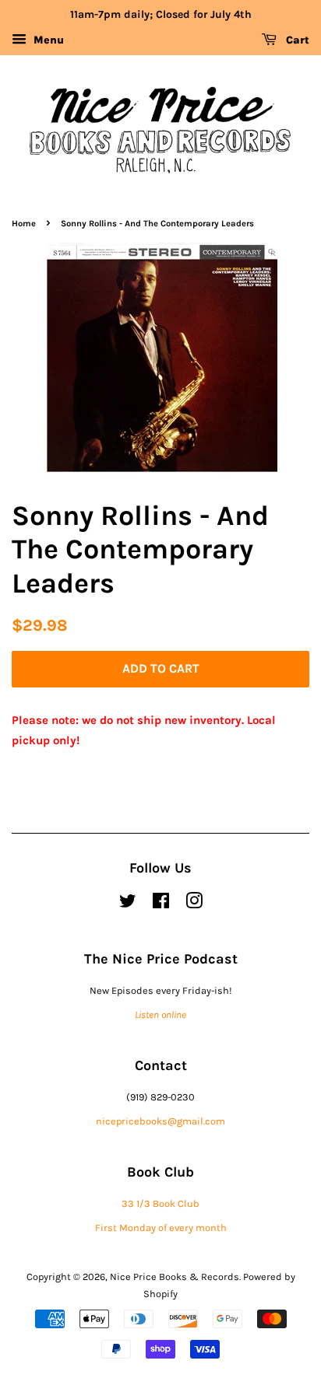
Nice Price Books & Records (174, 1276)
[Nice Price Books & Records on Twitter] (127, 904)
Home (24, 224)
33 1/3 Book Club (160, 1203)
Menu (47, 40)
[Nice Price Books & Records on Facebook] (161, 904)
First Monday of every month (161, 1227)
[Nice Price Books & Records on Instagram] (194, 904)
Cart (296, 40)
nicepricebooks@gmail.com (160, 1121)
